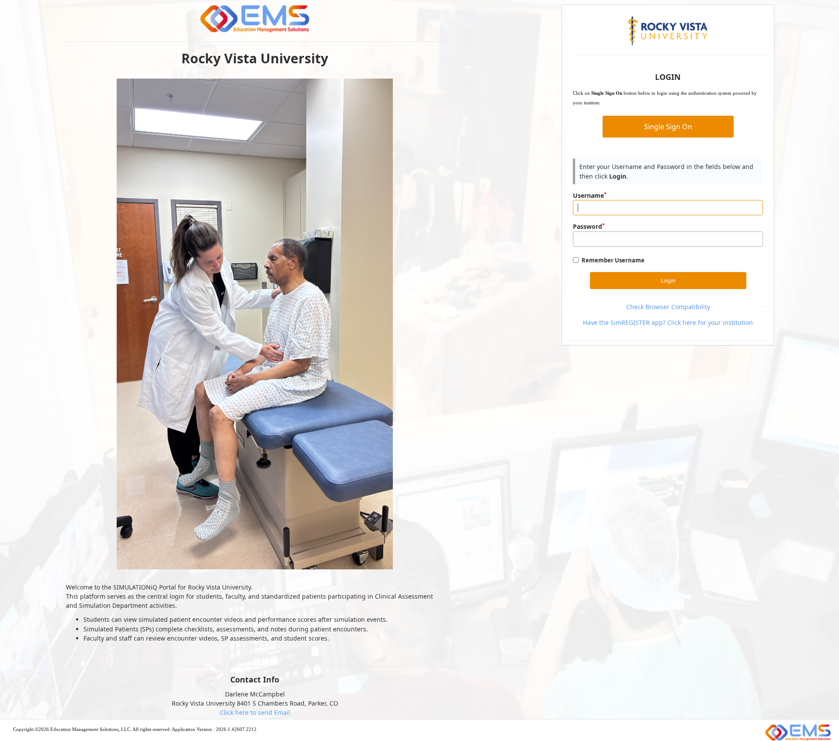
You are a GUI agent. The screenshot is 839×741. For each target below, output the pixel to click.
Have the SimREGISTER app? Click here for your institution (668, 322)
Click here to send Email (255, 712)
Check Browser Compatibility (668, 307)
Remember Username (613, 260)
